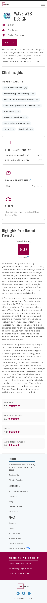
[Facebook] (23, 593)
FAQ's (11, 528)
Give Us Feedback (16, 480)
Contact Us (14, 475)
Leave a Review (15, 507)
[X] (29, 593)
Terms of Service (16, 543)
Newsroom (14, 512)
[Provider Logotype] (7, 16)
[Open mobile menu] (43, 4)
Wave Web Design (23, 16)
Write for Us (14, 533)
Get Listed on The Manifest (20, 563)
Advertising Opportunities (20, 569)
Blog (11, 502)
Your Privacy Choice (17, 548)
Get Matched (14, 496)
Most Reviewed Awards (19, 574)
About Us (13, 523)
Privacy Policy (15, 538)
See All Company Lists (18, 491)
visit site (10, 42)
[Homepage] (5, 4)
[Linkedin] (18, 593)
